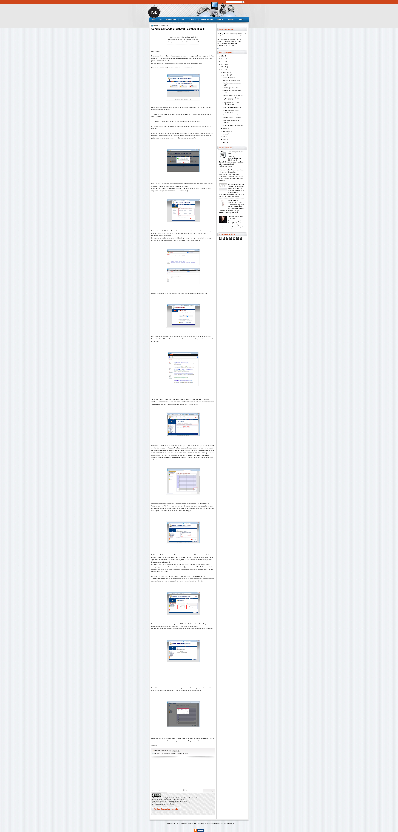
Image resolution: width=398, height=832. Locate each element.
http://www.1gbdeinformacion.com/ (176, 801)
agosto (225, 134)
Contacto (220, 19)
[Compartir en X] (177, 751)
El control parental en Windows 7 (232, 118)
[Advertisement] (166, 773)
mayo (225, 142)
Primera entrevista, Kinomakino (232, 107)
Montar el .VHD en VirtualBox (231, 80)
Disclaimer (230, 19)
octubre (225, 128)
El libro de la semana (207, 19)
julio (224, 136)
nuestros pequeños (182, 753)
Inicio (153, 19)
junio (224, 139)
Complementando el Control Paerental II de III (183, 39)
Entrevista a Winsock (229, 77)
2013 (223, 67)
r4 (233, 823)
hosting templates (215, 823)
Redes (182, 19)
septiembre (226, 131)
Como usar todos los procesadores (233, 125)
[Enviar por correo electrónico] (173, 751)
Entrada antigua (209, 791)
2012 (223, 70)
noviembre (226, 75)
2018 (223, 56)
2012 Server (192, 19)
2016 (223, 59)
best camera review (226, 823)
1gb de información (181, 823)
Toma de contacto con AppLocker (233, 95)
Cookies (240, 19)
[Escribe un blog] (175, 751)
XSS (160, 19)
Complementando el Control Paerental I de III (183, 37)
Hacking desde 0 (171, 19)
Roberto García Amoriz (174, 798)
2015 (223, 61)
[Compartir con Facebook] (179, 751)
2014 (223, 64)
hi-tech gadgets (199, 823)
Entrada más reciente (159, 791)
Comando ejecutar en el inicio (231, 88)
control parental (165, 753)
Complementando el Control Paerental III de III (183, 42)
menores (173, 753)
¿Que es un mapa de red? (230, 115)
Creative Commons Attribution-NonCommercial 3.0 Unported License (180, 798)
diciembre (226, 72)
